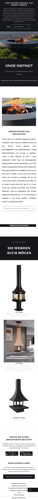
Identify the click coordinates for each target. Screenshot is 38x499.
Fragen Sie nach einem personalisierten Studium (19, 80)
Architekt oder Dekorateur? (19, 498)
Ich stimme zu (19, 26)
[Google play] (11, 455)
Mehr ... (9, 26)
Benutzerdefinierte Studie (33, 490)
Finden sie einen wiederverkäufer (19, 476)
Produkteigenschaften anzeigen (16, 208)
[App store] (26, 455)
